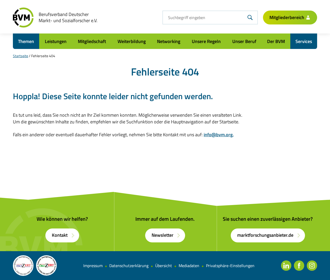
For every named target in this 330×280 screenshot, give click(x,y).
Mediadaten (189, 265)
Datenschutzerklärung (128, 265)
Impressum (93, 265)
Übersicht (163, 265)
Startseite (20, 55)
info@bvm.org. (219, 134)
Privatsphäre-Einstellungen (230, 265)
